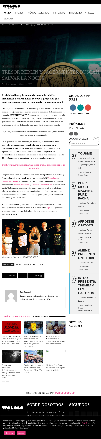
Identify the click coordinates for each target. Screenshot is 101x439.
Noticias (20, 66)
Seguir (72, 105)
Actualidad (44, 13)
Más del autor (40, 316)
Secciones (8, 18)
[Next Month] (98, 138)
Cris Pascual (11, 84)
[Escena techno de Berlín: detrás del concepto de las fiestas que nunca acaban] (55, 327)
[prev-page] (3, 383)
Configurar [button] (9, 433)
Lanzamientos (75, 13)
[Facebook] (75, 2)
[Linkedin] (83, 2)
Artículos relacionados (16, 316)
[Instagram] (79, 2)
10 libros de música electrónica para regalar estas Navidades (55, 367)
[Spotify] (88, 2)
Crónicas (31, 13)
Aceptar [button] (21, 433)
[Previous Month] (94, 138)
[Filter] (71, 133)
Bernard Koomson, (21, 185)
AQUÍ (84, 423)
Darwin (5, 181)
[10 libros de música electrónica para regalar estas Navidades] (55, 356)
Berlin (18, 264)
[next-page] (7, 383)
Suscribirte (88, 105)
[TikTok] (92, 2)
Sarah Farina (53, 178)
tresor (41, 264)
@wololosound (65, 393)
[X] (27, 304)
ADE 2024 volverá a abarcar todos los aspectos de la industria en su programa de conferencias (33, 341)
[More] (48, 275)
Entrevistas (59, 13)
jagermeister (29, 264)
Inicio (4, 24)
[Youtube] (96, 2)
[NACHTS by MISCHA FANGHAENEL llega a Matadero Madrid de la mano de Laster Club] (11, 327)
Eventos (19, 13)
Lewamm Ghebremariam (42, 185)
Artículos (89, 13)
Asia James (13, 181)
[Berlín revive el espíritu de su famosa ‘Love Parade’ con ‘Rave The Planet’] (33, 356)
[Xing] (32, 304)
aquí (48, 208)
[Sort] (76, 133)
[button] (71, 2)
